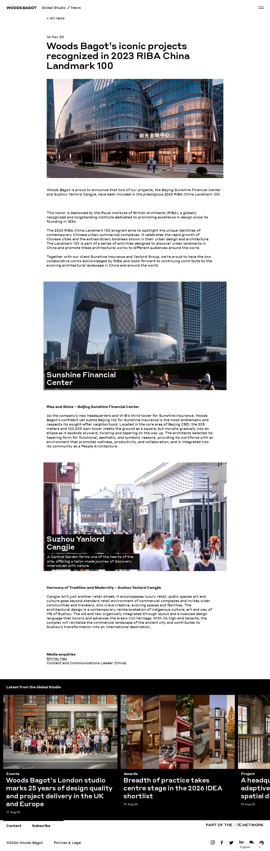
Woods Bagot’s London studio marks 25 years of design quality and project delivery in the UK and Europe (59, 699)
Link (214, 842)
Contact (13, 825)
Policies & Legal (67, 842)
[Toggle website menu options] (261, 7)
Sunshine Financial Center (66, 284)
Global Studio (54, 7)
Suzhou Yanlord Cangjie (64, 464)
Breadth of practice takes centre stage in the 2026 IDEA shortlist (171, 699)
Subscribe (41, 825)
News (76, 7)
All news (57, 18)
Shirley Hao (57, 658)
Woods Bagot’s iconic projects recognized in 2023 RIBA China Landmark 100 (117, 56)
